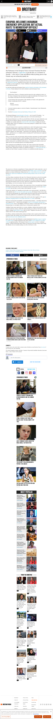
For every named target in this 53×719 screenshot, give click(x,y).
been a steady (31, 172)
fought (44, 172)
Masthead (16, 697)
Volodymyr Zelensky (19, 251)
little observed (38, 172)
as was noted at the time (40, 147)
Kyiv (32, 250)
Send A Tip (33, 708)
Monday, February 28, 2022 (30, 111)
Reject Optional (47, 716)
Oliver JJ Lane (9, 64)
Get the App (34, 702)
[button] (2, 1)
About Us (16, 700)
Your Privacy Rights (6, 716)
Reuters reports (31, 222)
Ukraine (37, 250)
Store (33, 697)
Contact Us (25, 708)
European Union (19, 250)
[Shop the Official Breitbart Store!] (31, 369)
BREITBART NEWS (7, 704)
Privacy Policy (25, 700)
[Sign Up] (35, 4)
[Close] (51, 711)
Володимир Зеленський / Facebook (41, 62)
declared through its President (23, 115)
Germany (25, 250)
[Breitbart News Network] (18, 369)
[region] (26, 714)
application (22, 72)
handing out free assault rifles (36, 170)
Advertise (25, 706)
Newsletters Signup (34, 705)
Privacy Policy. (36, 714)
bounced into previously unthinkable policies (17, 216)
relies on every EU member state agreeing (23, 191)
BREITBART (27, 1)
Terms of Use (25, 697)
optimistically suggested (12, 82)
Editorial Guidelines (16, 709)
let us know (43, 347)
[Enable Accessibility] (52, 1)
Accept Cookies (38, 716)
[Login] (48, 1)
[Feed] (51, 704)
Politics (14, 250)
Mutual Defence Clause (18, 210)
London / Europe (9, 250)
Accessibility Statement (16, 703)
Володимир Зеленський (17, 111)
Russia (34, 250)
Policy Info (16, 706)
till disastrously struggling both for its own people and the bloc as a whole (26, 197)
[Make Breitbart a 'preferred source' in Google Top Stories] (41, 65)
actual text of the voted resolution (28, 122)
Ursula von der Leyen (10, 251)
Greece (29, 250)
